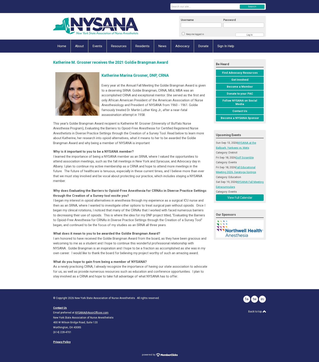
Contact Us (60, 307)
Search (252, 6)
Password (229, 20)
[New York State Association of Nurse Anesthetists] (95, 26)
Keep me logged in (195, 34)
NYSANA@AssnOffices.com (92, 312)
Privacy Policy (62, 342)
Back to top (255, 311)
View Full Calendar (239, 197)
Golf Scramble (245, 157)
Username (187, 20)
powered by (149, 354)
